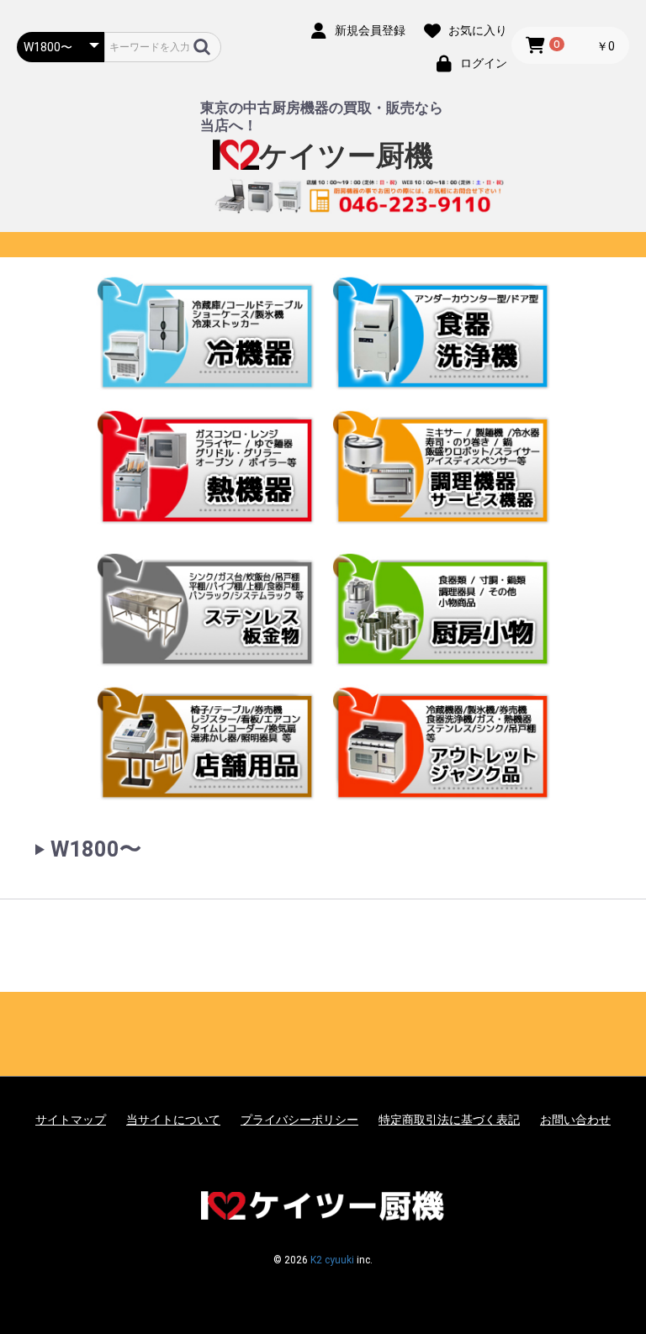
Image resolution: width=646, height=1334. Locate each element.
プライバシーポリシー (299, 1119)
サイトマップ (70, 1119)
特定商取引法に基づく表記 (449, 1119)
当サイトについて (173, 1119)
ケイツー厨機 (346, 156)
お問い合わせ (575, 1119)
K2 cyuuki (332, 1260)
